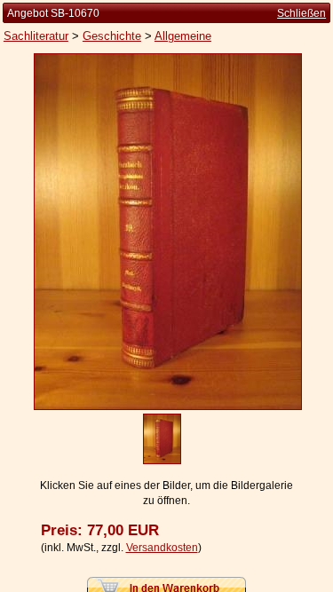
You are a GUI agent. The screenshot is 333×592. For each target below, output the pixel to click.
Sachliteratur (36, 36)
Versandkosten (162, 547)
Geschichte (112, 36)
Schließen (301, 13)
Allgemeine (183, 36)
